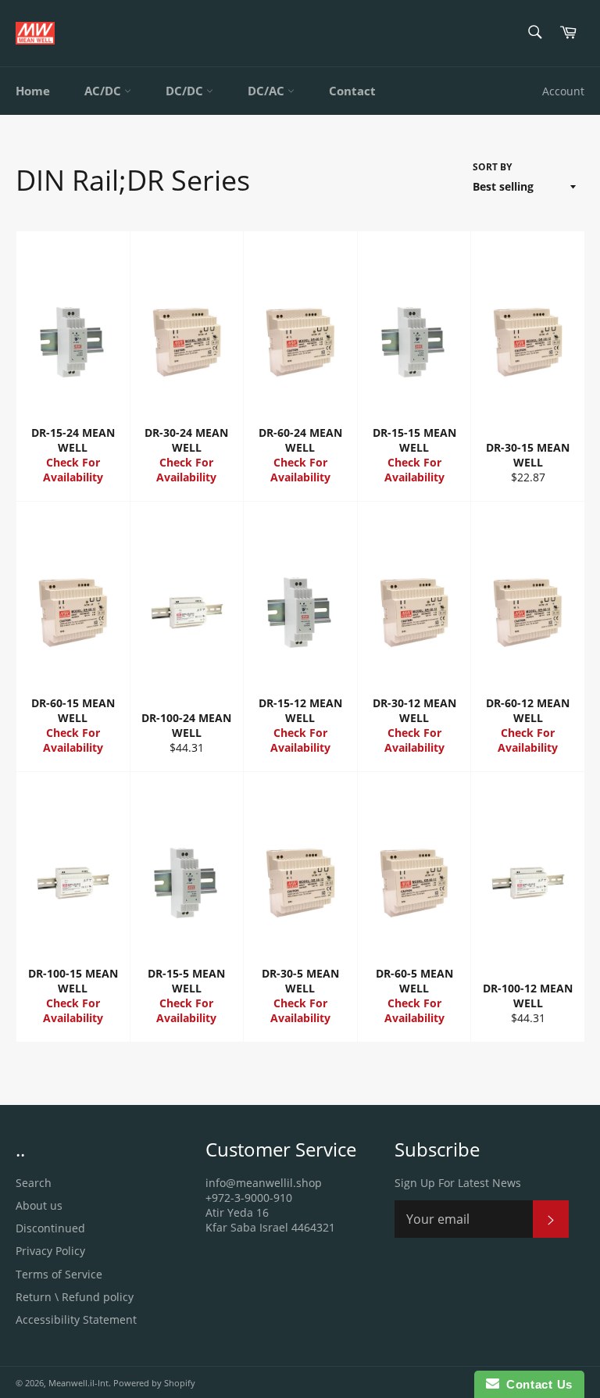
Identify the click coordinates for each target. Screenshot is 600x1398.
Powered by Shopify (154, 1383)
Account (563, 91)
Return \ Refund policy (75, 1296)
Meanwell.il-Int (78, 1383)
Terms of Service (59, 1274)
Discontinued (50, 1228)
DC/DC (186, 90)
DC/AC (268, 90)
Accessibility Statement (76, 1319)
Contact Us (536, 1384)
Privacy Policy (50, 1250)
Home (33, 90)
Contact (352, 90)
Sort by (492, 167)
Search (34, 1182)
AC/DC (104, 90)
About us (39, 1205)
